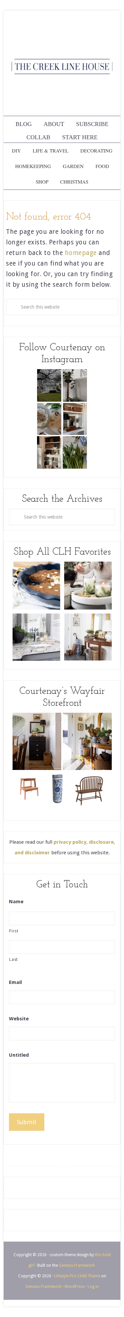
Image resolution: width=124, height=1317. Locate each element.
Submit (26, 1122)
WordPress (74, 1286)
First (13, 931)
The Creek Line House (62, 66)
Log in (93, 1286)
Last (13, 959)
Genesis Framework (77, 1265)
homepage (81, 253)
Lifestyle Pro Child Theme (77, 1276)
